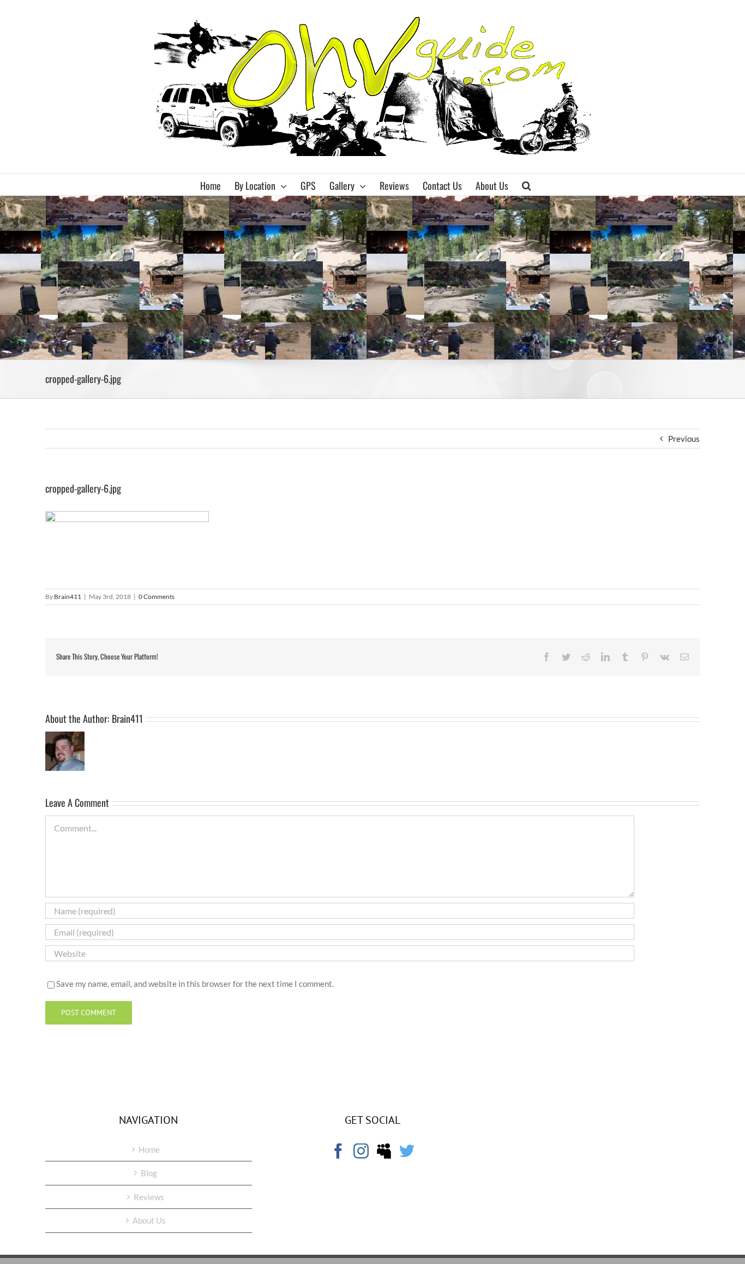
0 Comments (157, 596)
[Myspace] (384, 1151)
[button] (526, 184)
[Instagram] (361, 1151)
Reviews (149, 1197)
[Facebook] (338, 1151)
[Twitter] (406, 1151)
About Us (149, 1220)
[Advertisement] (372, 277)
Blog (149, 1173)
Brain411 (67, 596)
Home (149, 1149)
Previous (684, 439)
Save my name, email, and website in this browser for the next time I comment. (195, 984)
